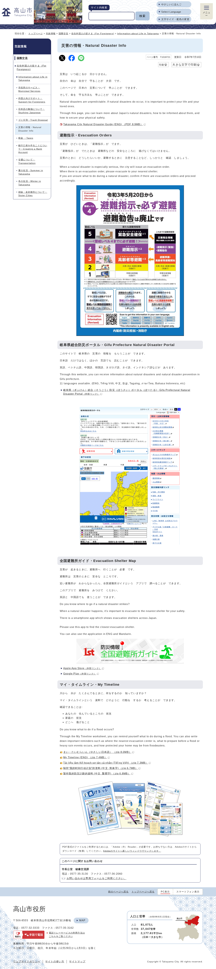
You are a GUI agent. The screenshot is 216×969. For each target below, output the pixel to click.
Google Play (79, 673)
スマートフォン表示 (187, 891)
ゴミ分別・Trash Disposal (33, 120)
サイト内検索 (99, 7)
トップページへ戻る (143, 891)
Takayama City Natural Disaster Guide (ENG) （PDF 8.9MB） (103, 124)
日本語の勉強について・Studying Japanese (31, 111)
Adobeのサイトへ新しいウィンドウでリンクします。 (132, 851)
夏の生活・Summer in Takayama (30, 172)
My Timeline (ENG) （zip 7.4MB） (85, 757)
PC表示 (165, 891)
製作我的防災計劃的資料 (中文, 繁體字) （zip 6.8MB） (96, 773)
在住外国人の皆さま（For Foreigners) (92, 33)
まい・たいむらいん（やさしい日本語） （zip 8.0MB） (97, 752)
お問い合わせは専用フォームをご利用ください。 (96, 878)
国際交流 (63, 33)
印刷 (161, 64)
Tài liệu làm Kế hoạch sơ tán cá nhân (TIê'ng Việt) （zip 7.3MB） (105, 762)
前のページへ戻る (118, 891)
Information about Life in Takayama (138, 33)
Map (82, 920)
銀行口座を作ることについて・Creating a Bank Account (32, 148)
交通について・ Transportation (27, 161)
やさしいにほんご (171, 4)
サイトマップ (77, 961)
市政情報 (51, 33)
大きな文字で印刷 (184, 64)
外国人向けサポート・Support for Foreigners (31, 100)
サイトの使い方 (54, 961)
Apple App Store (82, 668)
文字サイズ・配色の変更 (175, 19)
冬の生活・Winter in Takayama (29, 183)
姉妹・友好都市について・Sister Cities (32, 194)
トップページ (35, 33)
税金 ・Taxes (25, 138)
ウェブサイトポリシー (26, 961)
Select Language (171, 11)
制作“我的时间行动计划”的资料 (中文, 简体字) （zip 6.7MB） (100, 768)
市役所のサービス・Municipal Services (29, 89)
